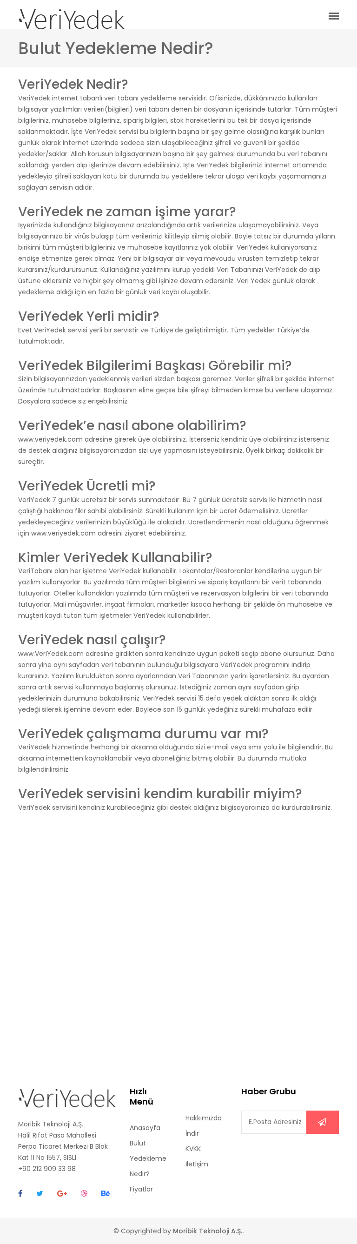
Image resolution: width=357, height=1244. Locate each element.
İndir (192, 1133)
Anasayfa (145, 1127)
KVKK (193, 1148)
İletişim (196, 1164)
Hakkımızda (203, 1118)
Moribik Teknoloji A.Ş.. (208, 1231)
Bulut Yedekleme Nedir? (148, 1158)
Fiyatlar (141, 1189)
